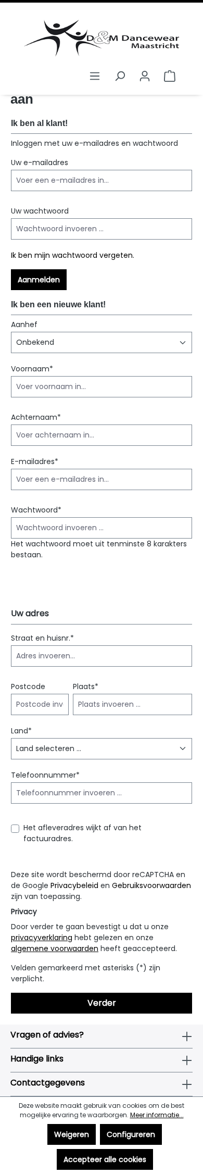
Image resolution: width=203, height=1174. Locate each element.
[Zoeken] (119, 76)
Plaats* (85, 686)
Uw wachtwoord (40, 211)
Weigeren (71, 1134)
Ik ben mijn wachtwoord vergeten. (72, 255)
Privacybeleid (74, 885)
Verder (101, 1003)
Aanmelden (39, 279)
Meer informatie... (157, 1114)
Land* (21, 731)
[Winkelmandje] (169, 76)
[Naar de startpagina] (101, 38)
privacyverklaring (41, 937)
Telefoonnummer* (45, 775)
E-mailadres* (34, 461)
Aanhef (24, 324)
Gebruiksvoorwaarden (151, 885)
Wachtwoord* (36, 510)
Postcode (28, 686)
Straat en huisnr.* (42, 638)
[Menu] (94, 76)
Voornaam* (32, 369)
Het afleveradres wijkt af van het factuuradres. (82, 833)
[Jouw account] (144, 76)
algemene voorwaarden (54, 948)
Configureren (131, 1134)
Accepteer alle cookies (105, 1159)
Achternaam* (36, 417)
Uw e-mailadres (39, 162)
